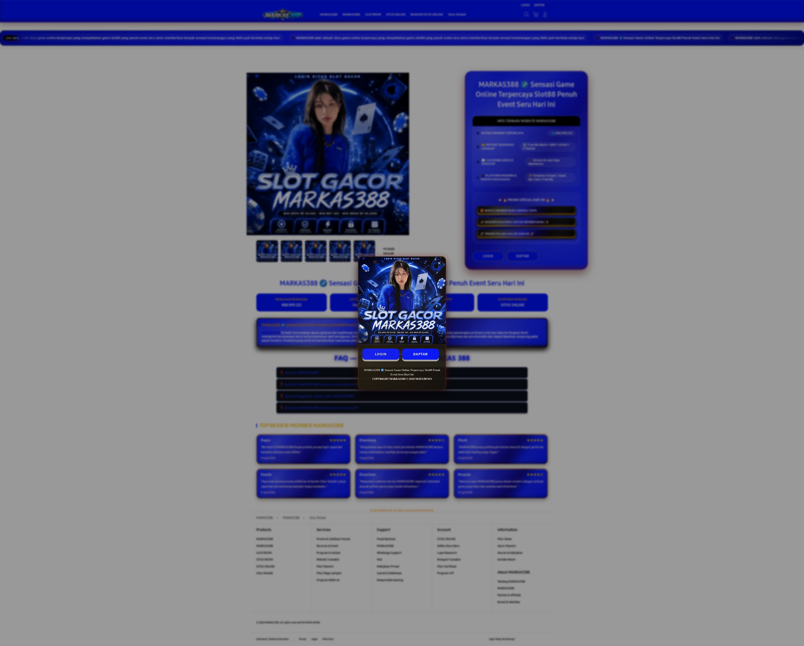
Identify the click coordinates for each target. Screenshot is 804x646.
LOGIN (381, 354)
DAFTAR (420, 354)
